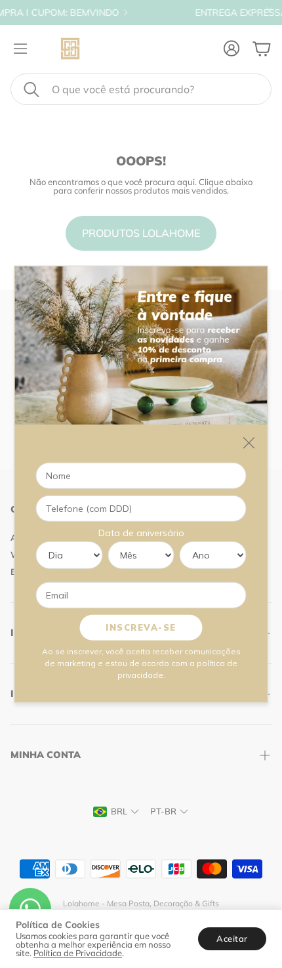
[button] (141, 89)
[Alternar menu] (20, 48)
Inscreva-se (141, 626)
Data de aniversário (141, 532)
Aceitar (232, 938)
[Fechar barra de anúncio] (269, 10)
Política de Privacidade (77, 953)
